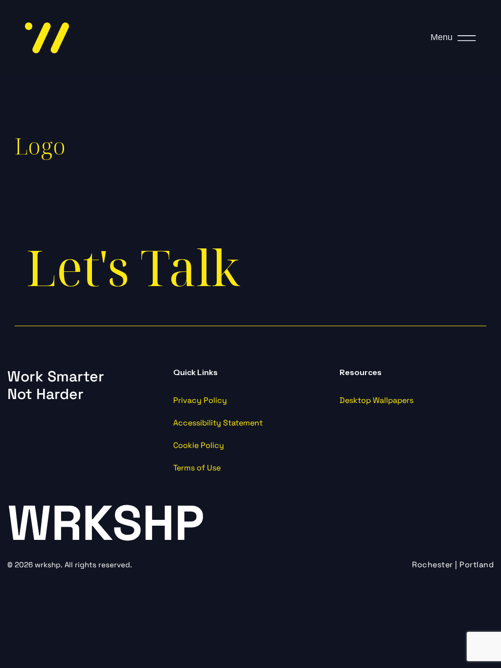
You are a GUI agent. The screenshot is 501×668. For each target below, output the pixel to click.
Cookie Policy (198, 445)
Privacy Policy (200, 400)
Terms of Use (197, 468)
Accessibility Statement (218, 423)
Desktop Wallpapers (376, 400)
